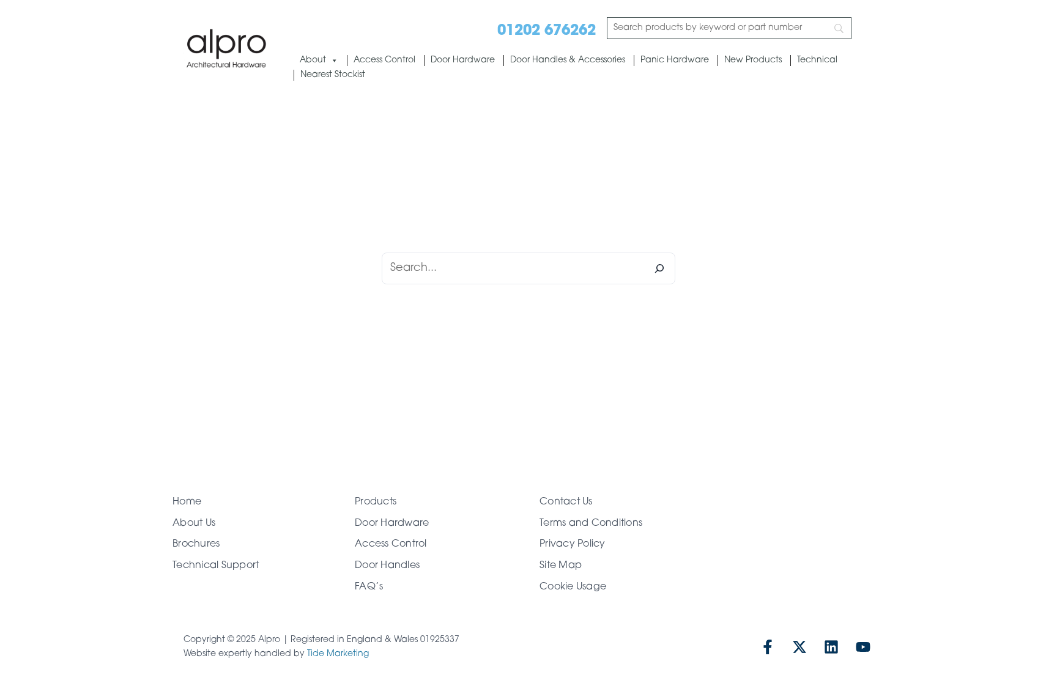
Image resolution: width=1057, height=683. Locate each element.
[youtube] (863, 647)
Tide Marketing (338, 654)
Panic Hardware (674, 60)
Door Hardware (463, 60)
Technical (817, 60)
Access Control (384, 60)
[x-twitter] (799, 647)
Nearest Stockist (332, 74)
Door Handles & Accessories (567, 60)
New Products (753, 60)
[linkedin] (831, 647)
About (313, 60)
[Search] (659, 268)
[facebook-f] (767, 647)
